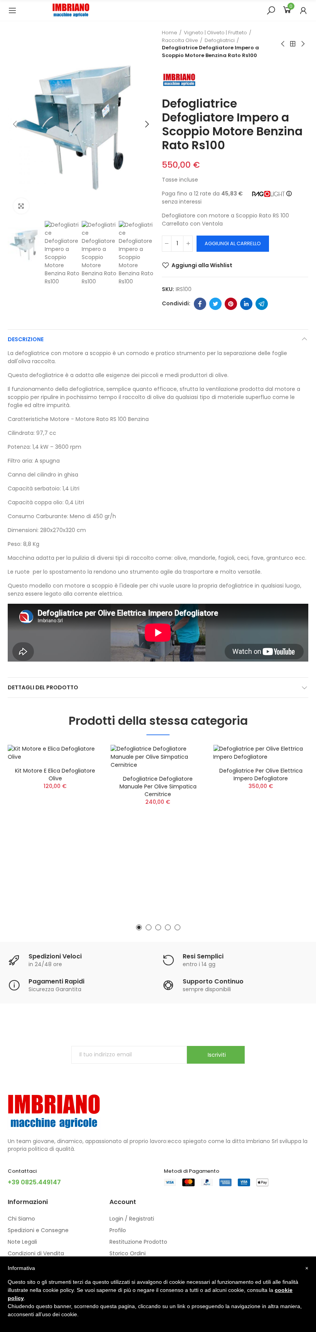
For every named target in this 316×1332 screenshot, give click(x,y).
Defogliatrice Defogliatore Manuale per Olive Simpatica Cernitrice (158, 786)
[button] (15, 124)
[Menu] (12, 10)
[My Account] (303, 10)
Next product (302, 44)
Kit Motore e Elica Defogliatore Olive (55, 774)
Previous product (283, 44)
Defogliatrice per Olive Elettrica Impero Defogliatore (261, 774)
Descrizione (26, 339)
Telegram (261, 304)
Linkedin (246, 304)
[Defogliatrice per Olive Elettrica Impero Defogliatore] (260, 753)
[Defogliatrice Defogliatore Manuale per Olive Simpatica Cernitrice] (158, 757)
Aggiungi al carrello (233, 243)
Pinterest (231, 304)
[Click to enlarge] (21, 206)
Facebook (200, 304)
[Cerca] (271, 10)
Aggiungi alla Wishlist (201, 265)
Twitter (215, 304)
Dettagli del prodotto (43, 687)
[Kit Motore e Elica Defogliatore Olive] (55, 753)
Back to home (293, 44)
